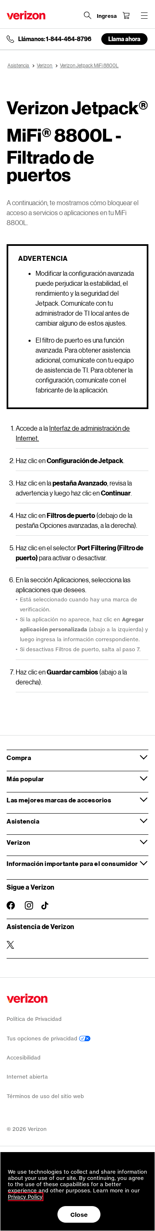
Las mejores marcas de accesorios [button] (59, 800)
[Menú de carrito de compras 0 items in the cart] (126, 15)
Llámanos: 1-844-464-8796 (54, 39)
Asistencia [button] (23, 821)
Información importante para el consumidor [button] (72, 863)
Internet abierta (27, 1077)
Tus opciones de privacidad (43, 1038)
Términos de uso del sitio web (45, 1096)
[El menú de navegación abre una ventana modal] (144, 15)
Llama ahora (124, 38)
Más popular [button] (25, 778)
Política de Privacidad (34, 1019)
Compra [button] (19, 757)
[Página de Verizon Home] (26, 15)
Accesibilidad (24, 1057)
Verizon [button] (19, 842)
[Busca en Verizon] (88, 15)
